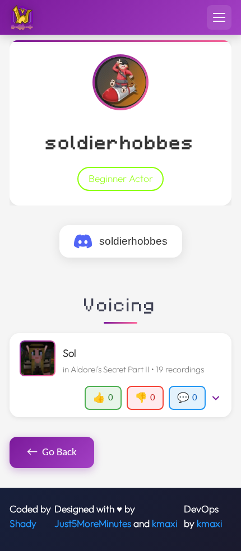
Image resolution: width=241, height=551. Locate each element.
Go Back (52, 452)
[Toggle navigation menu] (219, 17)
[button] (120, 375)
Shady (23, 523)
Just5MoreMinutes (92, 523)
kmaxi (165, 523)
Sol (69, 353)
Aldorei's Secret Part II (110, 369)
